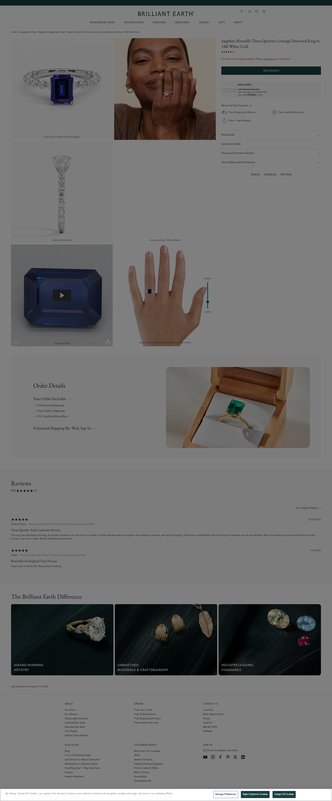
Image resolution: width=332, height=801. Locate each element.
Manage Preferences (225, 794)
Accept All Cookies (284, 794)
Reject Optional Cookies (255, 794)
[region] (166, 795)
